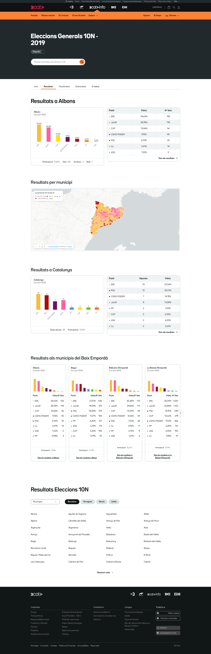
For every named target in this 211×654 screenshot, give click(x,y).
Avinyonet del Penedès (79, 535)
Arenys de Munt (151, 521)
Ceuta (77, 1)
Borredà (72, 555)
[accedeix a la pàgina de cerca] (173, 7)
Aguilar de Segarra (77, 514)
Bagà (33, 541)
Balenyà (72, 541)
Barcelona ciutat (38, 548)
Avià (146, 528)
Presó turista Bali (150, 1)
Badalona (110, 535)
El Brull (147, 555)
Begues (72, 548)
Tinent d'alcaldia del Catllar (91, 1)
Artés (108, 528)
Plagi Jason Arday (164, 1)
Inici (36, 87)
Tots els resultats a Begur (86, 458)
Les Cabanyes (37, 562)
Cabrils (147, 562)
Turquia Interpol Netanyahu (132, 1)
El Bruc (109, 555)
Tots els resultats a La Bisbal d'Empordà (163, 456)
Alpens (34, 521)
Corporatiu (157, 7)
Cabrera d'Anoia (113, 562)
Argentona (73, 528)
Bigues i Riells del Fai (41, 555)
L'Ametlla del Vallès (77, 521)
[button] (143, 158)
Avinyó (34, 535)
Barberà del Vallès (152, 541)
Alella (146, 514)
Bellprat (110, 548)
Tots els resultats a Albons (48, 458)
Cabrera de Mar (76, 562)
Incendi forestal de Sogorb (111, 1)
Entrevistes (81, 87)
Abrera (34, 514)
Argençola (35, 528)
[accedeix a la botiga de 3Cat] (169, 7)
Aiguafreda (111, 514)
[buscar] (81, 62)
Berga (147, 548)
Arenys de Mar (113, 521)
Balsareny (111, 541)
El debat (95, 87)
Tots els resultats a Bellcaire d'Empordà (124, 456)
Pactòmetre (64, 87)
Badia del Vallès (151, 535)
